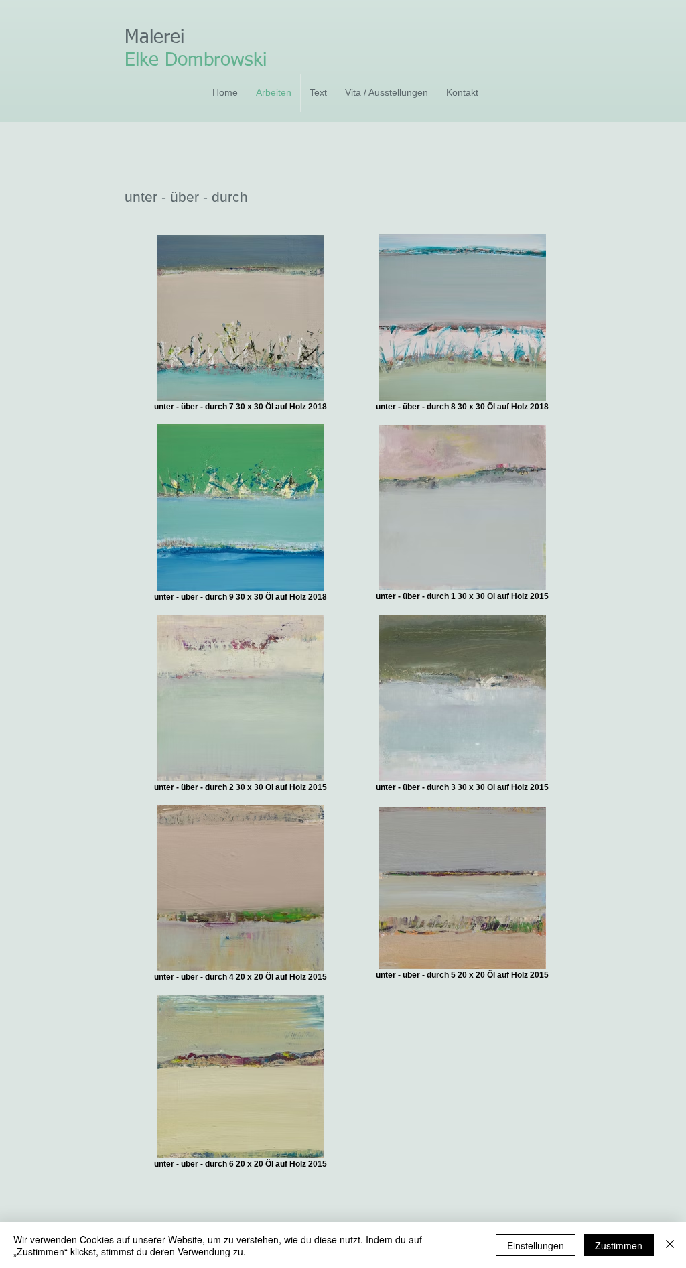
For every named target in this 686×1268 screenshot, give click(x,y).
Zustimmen (618, 1245)
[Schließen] (670, 1245)
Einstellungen (535, 1245)
